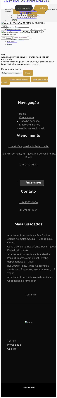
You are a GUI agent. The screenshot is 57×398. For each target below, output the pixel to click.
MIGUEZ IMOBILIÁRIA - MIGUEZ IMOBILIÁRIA (26, 1)
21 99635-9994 (28, 209)
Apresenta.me (28, 392)
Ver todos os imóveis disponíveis (16, 79)
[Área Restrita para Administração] (29, 387)
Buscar (28, 73)
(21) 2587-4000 (28, 202)
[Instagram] (28, 373)
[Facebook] (28, 368)
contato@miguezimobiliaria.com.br (29, 146)
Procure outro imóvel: (11, 69)
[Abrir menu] (2, 24)
